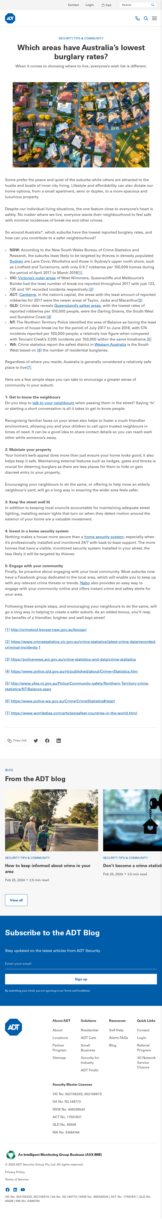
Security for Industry (90, 1060)
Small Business (88, 1048)
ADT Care (88, 1038)
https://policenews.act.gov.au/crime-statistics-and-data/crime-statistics (73, 660)
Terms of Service (16, 1179)
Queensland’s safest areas (77, 306)
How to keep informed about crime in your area (47, 869)
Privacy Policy (15, 1172)
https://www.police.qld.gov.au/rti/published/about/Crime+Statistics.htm (74, 672)
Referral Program (144, 1048)
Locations (60, 1038)
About (57, 1030)
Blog (112, 1045)
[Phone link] (137, 18)
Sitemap (59, 1058)
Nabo (85, 583)
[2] (91, 290)
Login (90, 5)
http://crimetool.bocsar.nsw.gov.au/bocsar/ (49, 630)
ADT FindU (89, 1070)
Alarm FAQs (118, 1038)
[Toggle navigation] (154, 18)
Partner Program (59, 1048)
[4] (49, 317)
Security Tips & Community (27, 858)
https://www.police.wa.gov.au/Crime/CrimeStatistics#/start (63, 701)
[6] (39, 351)
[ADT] (10, 18)
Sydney (16, 262)
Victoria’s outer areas (37, 278)
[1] (80, 273)
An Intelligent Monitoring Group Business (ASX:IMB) (60, 1155)
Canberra (27, 295)
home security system (104, 537)
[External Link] (7, 1189)
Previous (145, 794)
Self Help (116, 1030)
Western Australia (110, 345)
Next (151, 894)
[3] (140, 301)
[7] (29, 368)
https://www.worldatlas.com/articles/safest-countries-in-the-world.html (74, 713)
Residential (89, 1030)
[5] (149, 340)
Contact (73, 5)
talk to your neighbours (53, 403)
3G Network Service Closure (146, 1062)
